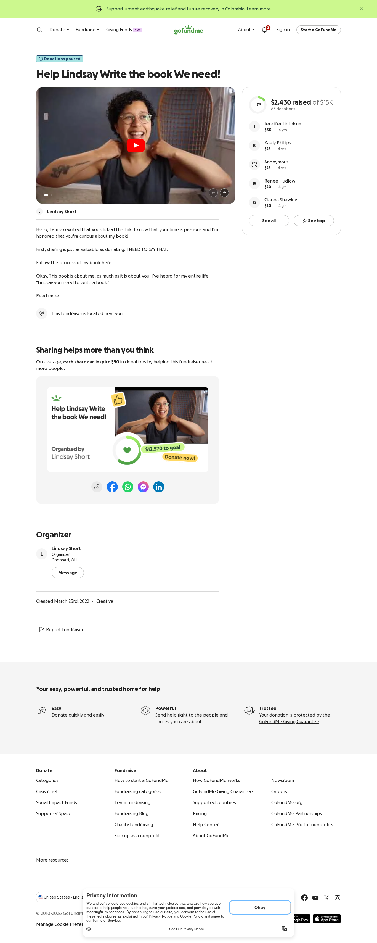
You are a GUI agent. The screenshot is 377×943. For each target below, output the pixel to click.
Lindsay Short (66, 548)
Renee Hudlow (279, 180)
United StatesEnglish (65, 897)
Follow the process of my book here (73, 262)
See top (316, 220)
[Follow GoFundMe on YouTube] (315, 897)
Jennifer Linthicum (283, 123)
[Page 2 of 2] (51, 195)
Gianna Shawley (280, 199)
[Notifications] (264, 29)
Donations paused (62, 59)
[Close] (361, 8)
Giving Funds (123, 29)
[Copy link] (96, 487)
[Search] (39, 29)
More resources (52, 859)
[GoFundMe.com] (188, 30)
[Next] (224, 192)
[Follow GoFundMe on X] (326, 897)
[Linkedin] (158, 487)
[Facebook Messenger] (143, 487)
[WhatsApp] (127, 487)
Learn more (259, 8)
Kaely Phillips (277, 142)
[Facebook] (112, 487)
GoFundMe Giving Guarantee (289, 721)
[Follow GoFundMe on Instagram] (337, 897)
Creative (104, 601)
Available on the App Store (327, 918)
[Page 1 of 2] (46, 195)
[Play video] (135, 145)
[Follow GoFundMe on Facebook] (304, 897)
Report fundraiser (64, 629)
